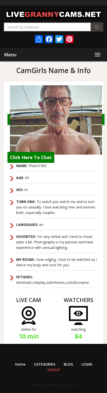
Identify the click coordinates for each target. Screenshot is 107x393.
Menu (10, 55)
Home (20, 364)
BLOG (68, 364)
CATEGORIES (44, 364)
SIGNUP (53, 369)
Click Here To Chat (31, 157)
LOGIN (86, 364)
